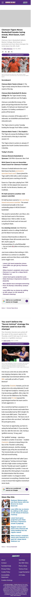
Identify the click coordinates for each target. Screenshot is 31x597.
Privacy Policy (5, 569)
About (3, 560)
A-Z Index (22, 575)
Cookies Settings (6, 580)
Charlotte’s (5, 442)
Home (3, 308)
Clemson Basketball (12, 546)
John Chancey (8, 48)
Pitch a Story (23, 566)
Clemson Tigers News (12, 308)
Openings (22, 560)
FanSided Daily (6, 566)
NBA (3, 379)
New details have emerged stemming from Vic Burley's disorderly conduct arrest (16, 285)
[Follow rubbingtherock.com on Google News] (27, 301)
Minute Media (10, 584)
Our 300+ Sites (23, 563)
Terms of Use (23, 569)
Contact (4, 563)
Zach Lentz (7, 340)
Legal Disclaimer (24, 572)
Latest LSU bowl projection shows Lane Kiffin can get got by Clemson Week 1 (15, 265)
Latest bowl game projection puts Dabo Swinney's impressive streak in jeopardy (16, 279)
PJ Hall (14, 398)
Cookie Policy (5, 572)
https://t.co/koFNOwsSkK (17, 244)
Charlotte (13, 386)
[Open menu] (3, 2)
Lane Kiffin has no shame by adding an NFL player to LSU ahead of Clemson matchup (15, 292)
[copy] (12, 52)
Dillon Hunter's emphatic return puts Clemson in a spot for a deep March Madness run (16, 272)
